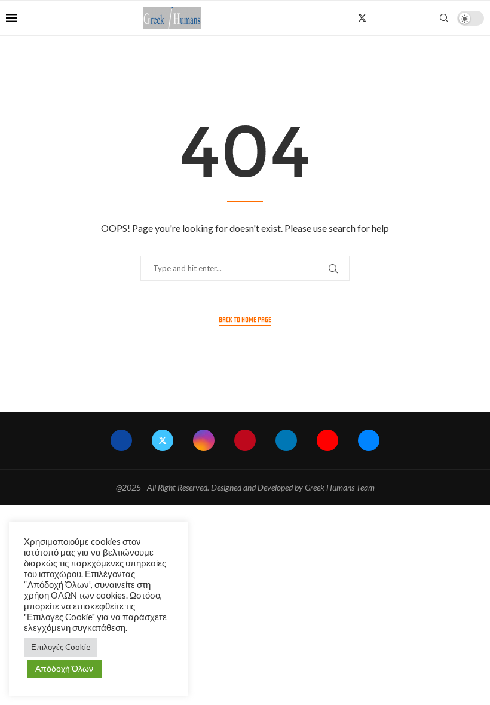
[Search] (444, 18)
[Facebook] (348, 18)
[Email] (425, 18)
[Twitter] (362, 18)
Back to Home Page (245, 319)
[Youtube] (413, 18)
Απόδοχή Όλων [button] (64, 668)
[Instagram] (375, 18)
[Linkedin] (400, 18)
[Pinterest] (388, 18)
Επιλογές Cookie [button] (60, 647)
